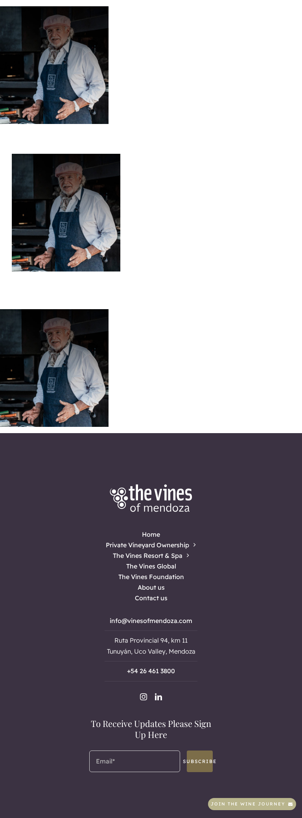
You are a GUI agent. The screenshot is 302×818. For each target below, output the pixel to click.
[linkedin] (158, 696)
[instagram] (143, 696)
